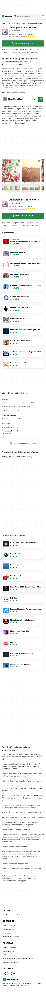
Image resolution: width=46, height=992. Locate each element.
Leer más (25, 65)
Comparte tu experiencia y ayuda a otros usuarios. (20, 52)
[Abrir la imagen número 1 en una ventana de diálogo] (31, 175)
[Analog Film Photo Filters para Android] (5, 32)
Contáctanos (7, 933)
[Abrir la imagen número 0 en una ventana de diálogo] (11, 175)
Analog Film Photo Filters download (15, 457)
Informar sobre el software (24, 443)
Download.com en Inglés (11, 937)
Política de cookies (9, 955)
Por (18, 34)
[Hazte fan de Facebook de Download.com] (4, 973)
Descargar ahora (24, 43)
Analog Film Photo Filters (24, 29)
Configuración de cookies (11, 962)
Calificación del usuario (17, 36)
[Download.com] (7, 16)
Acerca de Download (9, 926)
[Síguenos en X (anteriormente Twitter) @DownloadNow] (8, 973)
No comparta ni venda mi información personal (18, 959)
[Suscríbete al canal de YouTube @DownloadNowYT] (13, 973)
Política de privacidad (9, 948)
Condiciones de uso (9, 951)
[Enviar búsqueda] (15, 16)
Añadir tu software (9, 929)
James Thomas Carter (11, 750)
